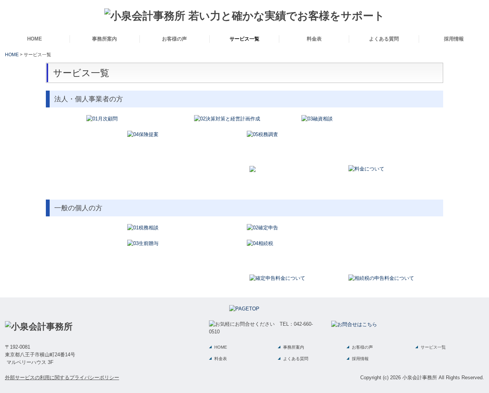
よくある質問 (384, 39)
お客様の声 (174, 39)
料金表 (314, 39)
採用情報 (454, 39)
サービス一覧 (244, 39)
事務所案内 (104, 39)
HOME (34, 39)
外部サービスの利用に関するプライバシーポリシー (62, 377)
